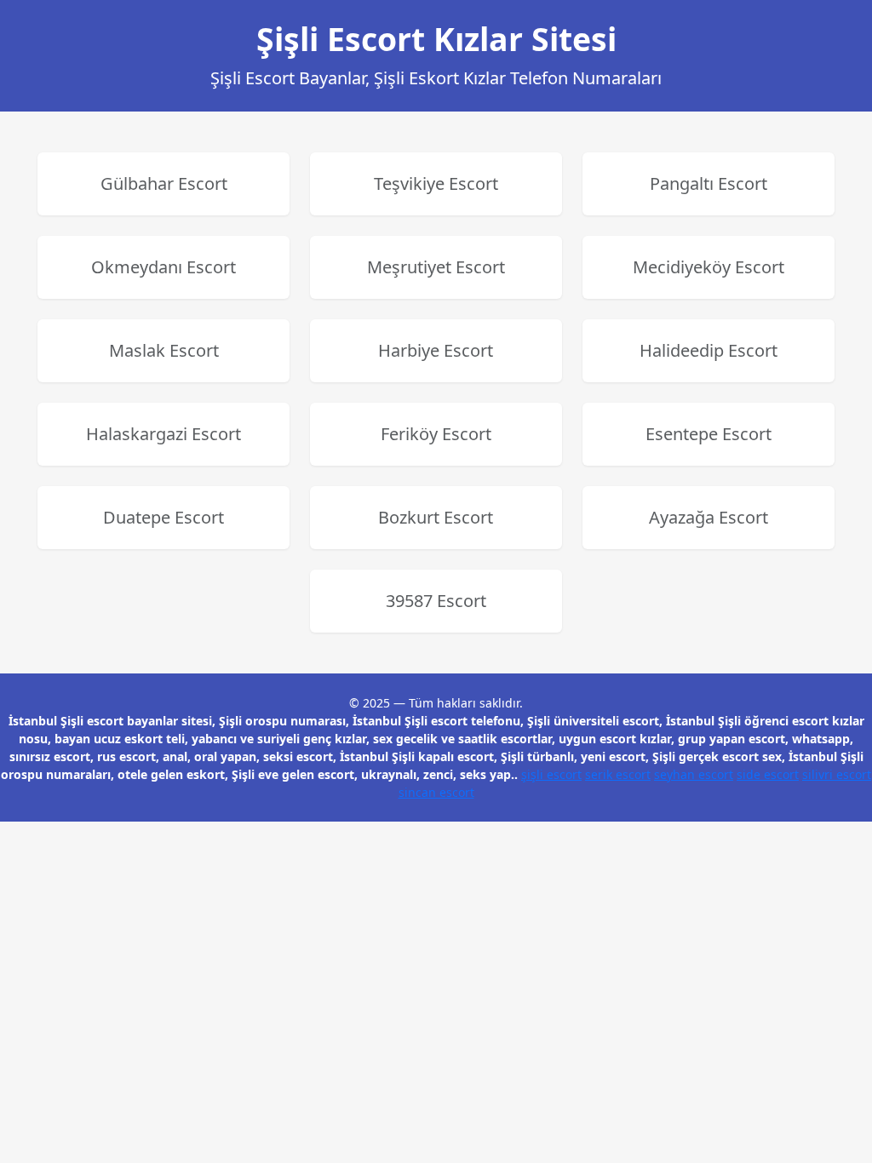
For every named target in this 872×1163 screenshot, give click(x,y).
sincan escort (436, 792)
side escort (768, 774)
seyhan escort (693, 774)
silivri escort (836, 774)
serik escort (618, 774)
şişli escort (551, 774)
